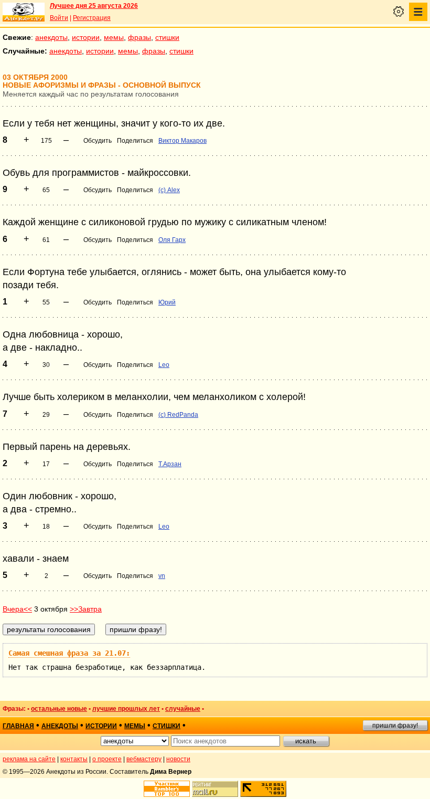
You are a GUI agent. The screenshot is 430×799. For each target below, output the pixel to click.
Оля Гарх (172, 240)
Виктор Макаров (182, 140)
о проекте (107, 759)
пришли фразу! (395, 725)
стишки (167, 37)
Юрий (167, 302)
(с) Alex (169, 190)
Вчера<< (17, 609)
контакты (74, 759)
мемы (114, 37)
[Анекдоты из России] (24, 12)
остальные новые (59, 708)
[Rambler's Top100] (167, 789)
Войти (59, 18)
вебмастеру (144, 759)
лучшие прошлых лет (126, 708)
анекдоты (51, 37)
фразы (139, 37)
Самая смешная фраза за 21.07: (69, 653)
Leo (163, 365)
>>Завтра (86, 609)
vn (161, 576)
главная (18, 726)
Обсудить (97, 140)
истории (86, 37)
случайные (182, 708)
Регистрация (92, 18)
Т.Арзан (169, 464)
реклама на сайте (29, 759)
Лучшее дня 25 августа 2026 (94, 5)
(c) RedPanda (178, 414)
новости (178, 759)
